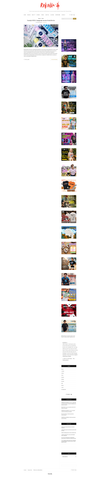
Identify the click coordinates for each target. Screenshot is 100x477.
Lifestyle (62, 377)
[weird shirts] (68, 138)
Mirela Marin (63, 407)
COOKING (52, 14)
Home (43, 18)
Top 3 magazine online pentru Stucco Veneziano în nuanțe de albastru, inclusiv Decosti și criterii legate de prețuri (68, 441)
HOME (25, 14)
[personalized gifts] (68, 310)
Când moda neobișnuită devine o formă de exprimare (67, 427)
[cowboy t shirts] (68, 216)
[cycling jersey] (68, 201)
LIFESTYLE (47, 14)
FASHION (28, 14)
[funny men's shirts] (68, 92)
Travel (62, 387)
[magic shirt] (68, 45)
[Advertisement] (69, 29)
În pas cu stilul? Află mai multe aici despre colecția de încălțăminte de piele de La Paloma (68, 403)
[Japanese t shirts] (68, 294)
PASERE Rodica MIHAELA (65, 402)
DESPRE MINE (57, 14)
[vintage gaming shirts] (68, 279)
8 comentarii (44, 22)
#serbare (65, 354)
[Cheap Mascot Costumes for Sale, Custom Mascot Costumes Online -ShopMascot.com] (68, 336)
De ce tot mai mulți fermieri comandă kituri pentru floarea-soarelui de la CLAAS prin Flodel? (68, 438)
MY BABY (38, 14)
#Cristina (72, 354)
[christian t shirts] (68, 325)
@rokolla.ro (65, 342)
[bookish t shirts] (68, 154)
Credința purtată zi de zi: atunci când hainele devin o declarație (68, 435)
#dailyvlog (65, 356)
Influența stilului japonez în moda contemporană (68, 432)
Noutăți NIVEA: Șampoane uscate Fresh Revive (41, 20)
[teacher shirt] (68, 123)
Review (62, 385)
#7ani (68, 354)
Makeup (62, 379)
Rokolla (50, 474)
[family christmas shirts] (68, 185)
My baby (62, 381)
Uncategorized (63, 389)
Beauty (39, 18)
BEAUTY (33, 14)
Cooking (62, 371)
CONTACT (63, 14)
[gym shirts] (68, 263)
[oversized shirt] (68, 107)
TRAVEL (42, 14)
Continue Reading (54, 59)
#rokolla (69, 356)
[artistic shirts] (68, 76)
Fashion (62, 373)
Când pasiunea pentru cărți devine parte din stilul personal (68, 430)
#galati (75, 354)
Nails (62, 383)
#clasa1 (75, 353)
